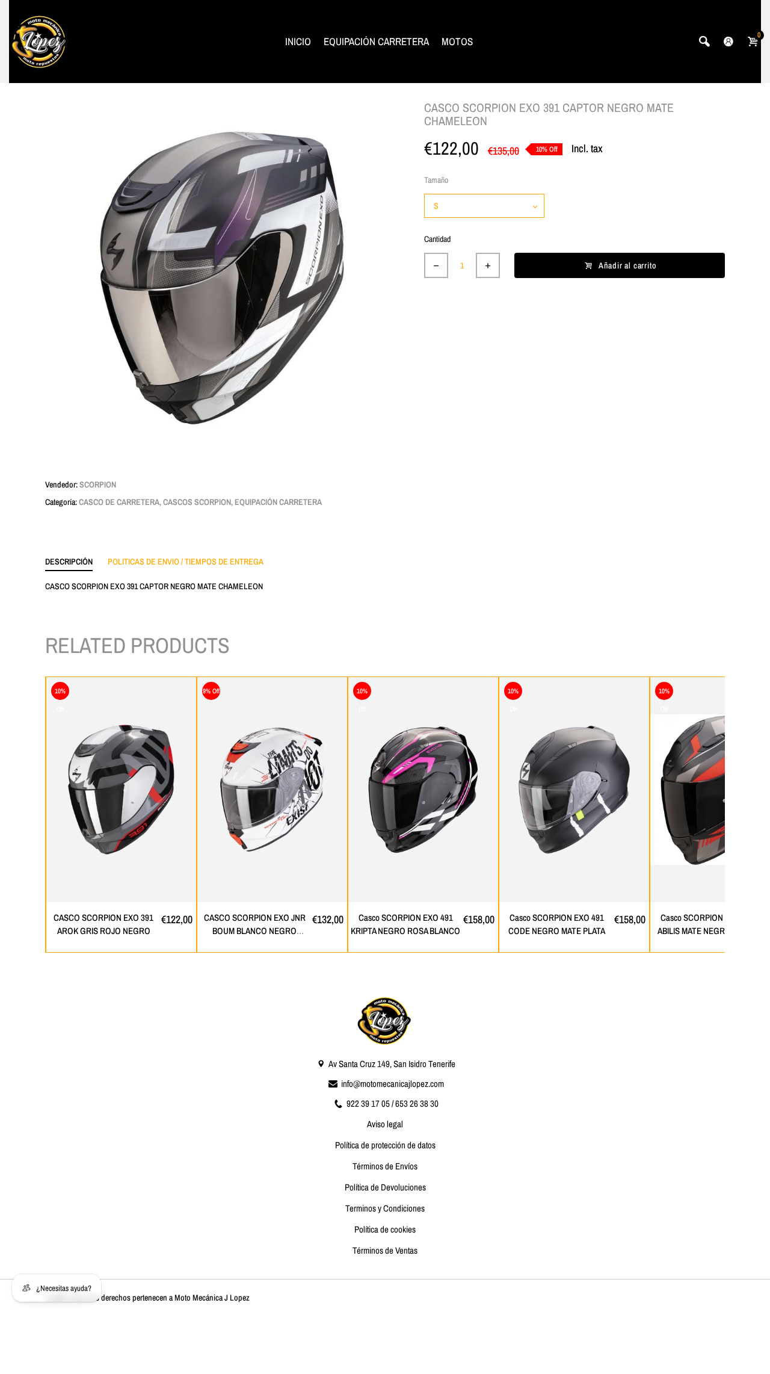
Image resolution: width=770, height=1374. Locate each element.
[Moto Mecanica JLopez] (39, 41)
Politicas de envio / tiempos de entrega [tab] (185, 561)
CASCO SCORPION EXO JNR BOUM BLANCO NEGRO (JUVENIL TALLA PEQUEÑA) (255, 931)
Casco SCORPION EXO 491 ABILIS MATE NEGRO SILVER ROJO (708, 931)
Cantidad (437, 239)
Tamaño (436, 180)
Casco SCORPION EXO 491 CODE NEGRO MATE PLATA (556, 924)
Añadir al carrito (628, 265)
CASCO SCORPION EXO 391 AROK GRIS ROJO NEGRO (103, 924)
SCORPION (97, 484)
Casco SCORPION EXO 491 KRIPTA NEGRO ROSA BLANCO (405, 924)
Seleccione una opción (127, 892)
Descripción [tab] (69, 561)
